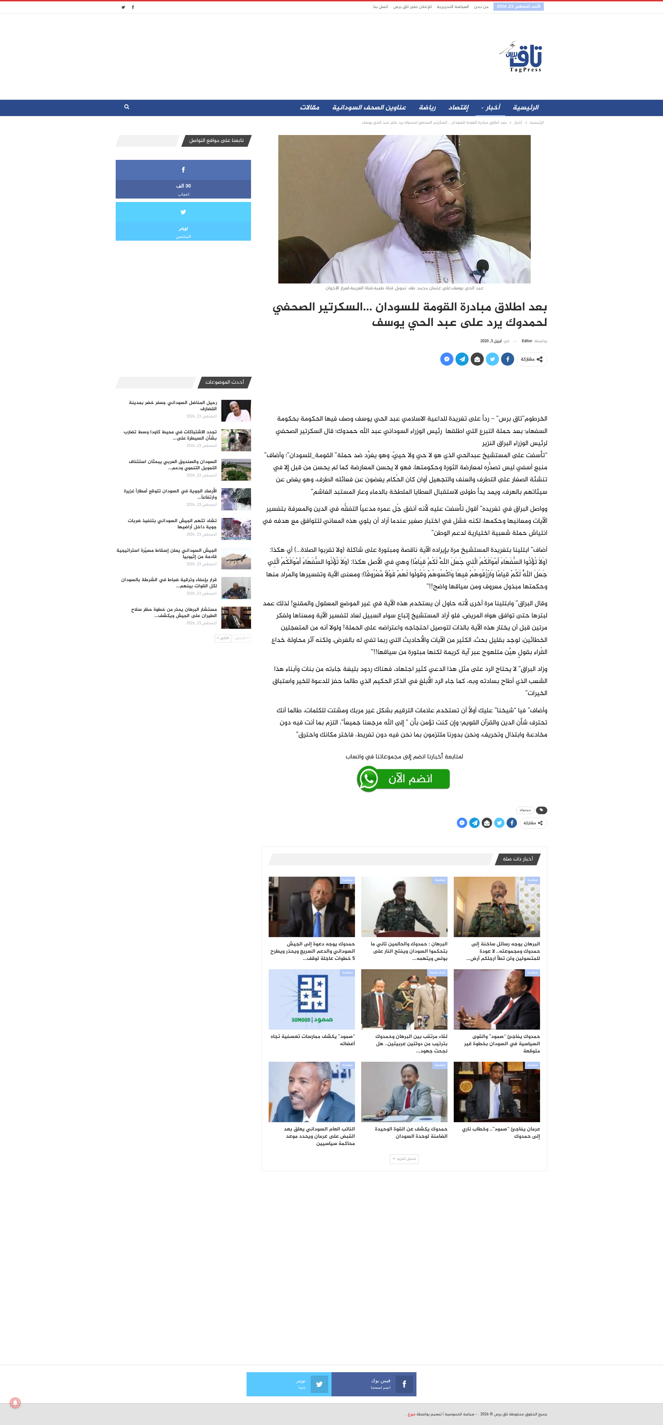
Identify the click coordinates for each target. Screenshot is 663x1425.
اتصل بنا (380, 7)
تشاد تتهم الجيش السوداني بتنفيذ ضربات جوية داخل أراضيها (172, 524)
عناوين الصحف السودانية (369, 108)
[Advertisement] (270, 54)
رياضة (427, 108)
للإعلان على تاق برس (412, 7)
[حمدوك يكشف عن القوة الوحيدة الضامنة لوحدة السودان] (404, 1092)
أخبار (493, 108)
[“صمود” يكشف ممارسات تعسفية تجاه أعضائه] (312, 999)
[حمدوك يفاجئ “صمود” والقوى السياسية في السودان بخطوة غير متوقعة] (497, 999)
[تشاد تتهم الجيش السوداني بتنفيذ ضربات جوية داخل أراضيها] (236, 529)
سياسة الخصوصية (459, 1414)
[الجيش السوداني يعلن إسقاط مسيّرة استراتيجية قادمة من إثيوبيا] (236, 559)
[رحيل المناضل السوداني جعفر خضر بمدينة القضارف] (236, 411)
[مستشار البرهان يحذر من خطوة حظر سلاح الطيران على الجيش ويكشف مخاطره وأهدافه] (236, 618)
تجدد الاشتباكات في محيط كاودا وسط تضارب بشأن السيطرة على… (170, 435)
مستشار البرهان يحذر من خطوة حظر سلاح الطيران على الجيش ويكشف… (174, 613)
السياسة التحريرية (453, 7)
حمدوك (525, 810)
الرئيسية (525, 108)
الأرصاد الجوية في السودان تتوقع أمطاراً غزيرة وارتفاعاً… (170, 494)
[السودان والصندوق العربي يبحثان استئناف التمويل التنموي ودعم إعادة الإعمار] (236, 470)
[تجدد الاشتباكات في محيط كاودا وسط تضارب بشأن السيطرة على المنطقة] (236, 440)
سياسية (532, 880)
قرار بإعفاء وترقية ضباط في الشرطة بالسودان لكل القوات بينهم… (169, 583)
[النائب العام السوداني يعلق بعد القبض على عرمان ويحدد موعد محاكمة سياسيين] (312, 1092)
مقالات (309, 108)
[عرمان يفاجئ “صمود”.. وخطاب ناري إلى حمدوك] (497, 1092)
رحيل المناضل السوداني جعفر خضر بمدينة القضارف (173, 406)
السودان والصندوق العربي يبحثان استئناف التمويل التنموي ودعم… (173, 465)
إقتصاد (458, 108)
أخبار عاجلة (437, 972)
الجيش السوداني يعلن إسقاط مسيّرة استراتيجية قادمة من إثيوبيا (166, 554)
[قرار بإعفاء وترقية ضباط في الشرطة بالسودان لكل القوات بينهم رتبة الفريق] (236, 588)
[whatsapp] (404, 772)
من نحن (481, 7)
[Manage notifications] (15, 1402)
